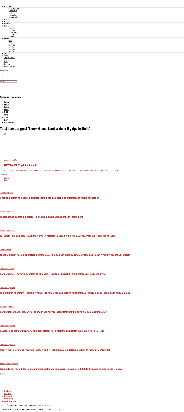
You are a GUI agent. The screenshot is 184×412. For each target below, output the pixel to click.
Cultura (6, 62)
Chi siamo (7, 393)
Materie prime (14, 17)
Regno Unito (13, 32)
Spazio (6, 54)
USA (10, 41)
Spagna (11, 36)
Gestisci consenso (10, 401)
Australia (12, 45)
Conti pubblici (14, 9)
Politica (7, 24)
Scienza (7, 60)
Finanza (11, 13)
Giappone (12, 49)
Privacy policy (8, 396)
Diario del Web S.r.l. (44, 405)
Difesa (6, 21)
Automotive (13, 11)
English (7, 64)
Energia (7, 19)
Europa (6, 26)
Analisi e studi (9, 58)
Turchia (11, 51)
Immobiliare (13, 15)
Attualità (7, 56)
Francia (11, 28)
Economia (8, 6)
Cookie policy (8, 398)
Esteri (6, 39)
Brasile (11, 47)
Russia (11, 34)
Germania (12, 30)
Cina (10, 43)
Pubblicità (7, 391)
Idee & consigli (9, 66)
